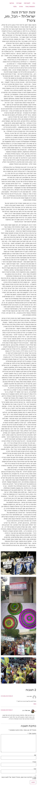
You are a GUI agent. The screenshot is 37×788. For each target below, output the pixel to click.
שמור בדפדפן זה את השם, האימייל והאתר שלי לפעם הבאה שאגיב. (18, 777)
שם (35, 755)
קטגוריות (18, 3)
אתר (35, 769)
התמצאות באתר (30, 6)
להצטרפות (27, 3)
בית (34, 3)
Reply (35, 703)
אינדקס (12, 3)
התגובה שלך (32, 733)
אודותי (21, 6)
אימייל (34, 762)
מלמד (15, 6)
